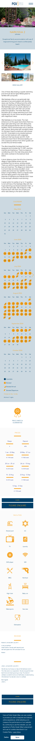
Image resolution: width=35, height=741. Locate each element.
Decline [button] (6, 737)
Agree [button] (17, 737)
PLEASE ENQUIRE (17, 505)
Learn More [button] (17, 732)
